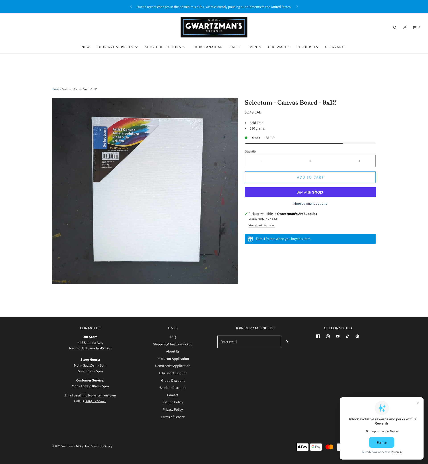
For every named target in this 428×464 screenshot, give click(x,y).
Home (55, 89)
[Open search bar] (395, 27)
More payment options (310, 203)
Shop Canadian (208, 47)
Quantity (251, 151)
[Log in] (404, 27)
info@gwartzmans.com (99, 395)
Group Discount (173, 380)
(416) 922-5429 (95, 401)
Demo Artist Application (172, 365)
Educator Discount (173, 373)
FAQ (173, 336)
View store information (262, 225)
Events (254, 47)
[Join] (287, 342)
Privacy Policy (173, 409)
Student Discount (173, 387)
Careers (172, 395)
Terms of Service (173, 417)
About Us (173, 351)
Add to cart (310, 177)
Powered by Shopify (102, 446)
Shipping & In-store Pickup (173, 344)
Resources (307, 47)
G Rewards (279, 47)
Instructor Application (173, 358)
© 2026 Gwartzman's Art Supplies (70, 446)
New (86, 47)
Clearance (336, 47)
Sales (235, 47)
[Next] (297, 7)
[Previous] (131, 7)
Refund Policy (173, 402)
